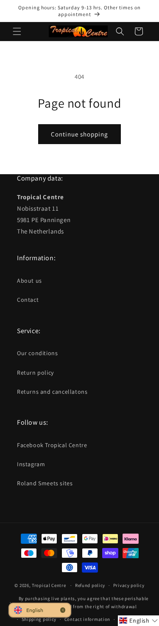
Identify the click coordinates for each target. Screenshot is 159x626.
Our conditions (37, 353)
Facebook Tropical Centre (52, 445)
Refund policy (90, 585)
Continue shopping (79, 134)
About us (29, 280)
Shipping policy (39, 619)
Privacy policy (129, 585)
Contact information (87, 619)
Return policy (35, 372)
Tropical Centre (49, 585)
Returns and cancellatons (52, 391)
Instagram (31, 464)
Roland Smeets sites (45, 483)
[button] (17, 31)
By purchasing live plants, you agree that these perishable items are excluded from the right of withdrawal (84, 602)
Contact (28, 299)
